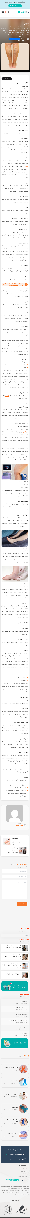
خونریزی (7, 395)
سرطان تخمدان (14, 1107)
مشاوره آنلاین (24, 1174)
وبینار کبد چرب (24, 1033)
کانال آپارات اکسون (23, 1169)
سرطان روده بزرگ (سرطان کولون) (12, 1120)
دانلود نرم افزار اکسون (22, 1176)
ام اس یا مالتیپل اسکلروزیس (11, 1067)
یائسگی (26, 166)
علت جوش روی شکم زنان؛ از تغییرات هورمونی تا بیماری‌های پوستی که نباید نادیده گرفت (11, 964)
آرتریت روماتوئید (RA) (13, 1134)
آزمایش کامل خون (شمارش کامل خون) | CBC (18, 1020)
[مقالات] (1, 935)
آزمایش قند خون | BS (23, 1027)
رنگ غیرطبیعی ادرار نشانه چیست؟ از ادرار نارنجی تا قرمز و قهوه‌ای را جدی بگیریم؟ (12, 946)
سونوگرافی (25, 432)
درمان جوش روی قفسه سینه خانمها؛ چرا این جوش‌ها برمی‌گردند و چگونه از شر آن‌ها (12, 955)
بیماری (18, 39)
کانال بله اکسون (24, 1171)
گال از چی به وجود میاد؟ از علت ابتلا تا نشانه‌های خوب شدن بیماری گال (13, 284)
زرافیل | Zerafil (24, 1001)
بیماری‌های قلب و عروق (12, 39)
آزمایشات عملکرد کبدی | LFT (21, 1014)
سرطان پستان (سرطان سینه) (11, 1094)
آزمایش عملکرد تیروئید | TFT (21, 1008)
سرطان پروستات (14, 1081)
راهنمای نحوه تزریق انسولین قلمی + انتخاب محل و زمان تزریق (18, 842)
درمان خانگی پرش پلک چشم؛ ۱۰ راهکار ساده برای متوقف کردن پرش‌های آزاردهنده (12, 973)
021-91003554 (11, 1150)
